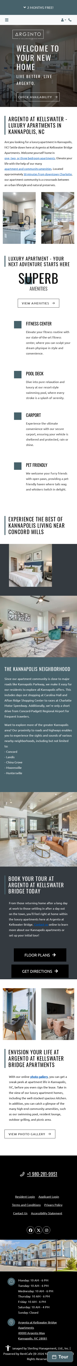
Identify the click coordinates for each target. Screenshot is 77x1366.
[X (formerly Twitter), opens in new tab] (38, 1230)
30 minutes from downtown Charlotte (48, 174)
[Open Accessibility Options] (8, 1349)
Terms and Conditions (26, 1205)
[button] (38, 7)
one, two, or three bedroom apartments (29, 158)
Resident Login (25, 1196)
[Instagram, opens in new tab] (46, 1230)
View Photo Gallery (27, 1134)
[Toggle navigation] (6, 19)
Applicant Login (48, 1196)
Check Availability (35, 97)
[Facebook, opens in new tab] (30, 1230)
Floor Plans (37, 954)
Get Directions (37, 971)
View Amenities (36, 303)
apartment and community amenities (28, 168)
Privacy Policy (53, 1205)
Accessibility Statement (46, 1213)
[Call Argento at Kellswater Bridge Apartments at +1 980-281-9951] (70, 19)
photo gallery (39, 1076)
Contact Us (20, 1213)
